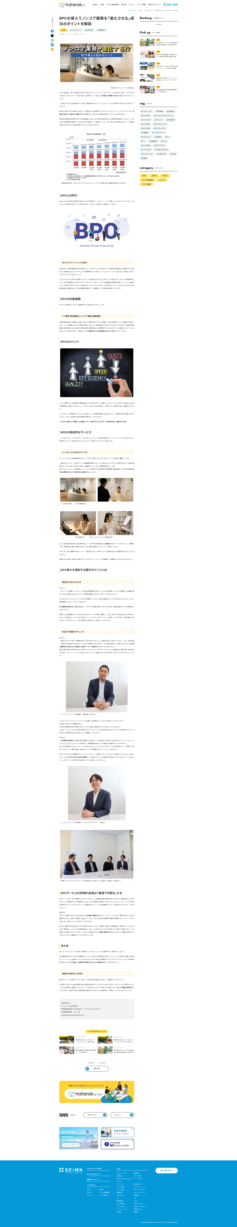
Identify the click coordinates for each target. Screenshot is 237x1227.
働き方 (95, 4)
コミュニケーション (148, 154)
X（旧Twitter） (92, 1115)
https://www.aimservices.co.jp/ (72, 1015)
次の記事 (102, 1063)
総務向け (159, 137)
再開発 (145, 158)
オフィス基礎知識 (112, 4)
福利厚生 (171, 111)
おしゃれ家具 (146, 145)
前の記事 (91, 1063)
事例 (102, 4)
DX (144, 141)
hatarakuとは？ (93, 1174)
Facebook (117, 1115)
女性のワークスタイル (162, 149)
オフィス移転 (146, 128)
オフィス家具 (146, 115)
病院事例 (160, 111)
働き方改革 (90, 30)
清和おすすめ (162, 154)
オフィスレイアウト (160, 128)
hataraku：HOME (132, 10)
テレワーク (159, 120)
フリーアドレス (147, 120)
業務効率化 (102, 30)
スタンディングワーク (159, 132)
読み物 (123, 4)
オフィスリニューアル (161, 124)
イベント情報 (141, 4)
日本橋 (174, 154)
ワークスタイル (147, 149)
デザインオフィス (160, 145)
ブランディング (146, 137)
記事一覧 (97, 1069)
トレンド (131, 4)
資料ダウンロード (155, 4)
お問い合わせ (168, 1170)
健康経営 (145, 132)
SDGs (164, 141)
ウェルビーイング (76, 30)
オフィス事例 (146, 124)
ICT (169, 137)
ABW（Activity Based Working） (164, 115)
